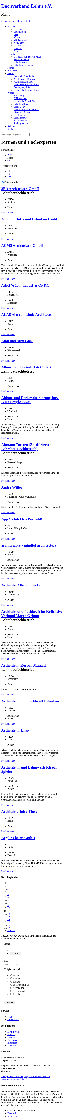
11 (8, 911)
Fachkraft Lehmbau (23, 81)
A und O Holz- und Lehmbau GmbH (30, 219)
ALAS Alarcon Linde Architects (26, 315)
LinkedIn (11, 1045)
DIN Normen (20, 98)
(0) (12, 1076)
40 (8, 173)
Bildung (11, 73)
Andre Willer (11, 487)
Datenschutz (13, 1113)
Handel (16, 981)
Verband (11, 26)
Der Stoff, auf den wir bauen (27, 56)
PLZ (9, 155)
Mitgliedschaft (20, 40)
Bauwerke (12, 70)
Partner (17, 51)
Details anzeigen (12, 182)
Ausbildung (18, 988)
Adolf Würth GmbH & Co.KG (25, 285)
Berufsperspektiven (23, 87)
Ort (9, 160)
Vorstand (18, 48)
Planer (16, 975)
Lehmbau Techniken (23, 65)
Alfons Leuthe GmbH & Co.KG (26, 367)
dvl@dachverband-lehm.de (37, 1076)
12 (8, 914)
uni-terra (11, 1037)
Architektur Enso (15, 730)
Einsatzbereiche (21, 59)
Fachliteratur (20, 115)
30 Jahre (18, 37)
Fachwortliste (20, 120)
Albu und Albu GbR (17, 341)
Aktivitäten (19, 42)
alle (9, 176)
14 (8, 919)
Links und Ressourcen (24, 112)
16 (8, 925)
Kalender (11, 126)
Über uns (18, 29)
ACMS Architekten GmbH (22, 245)
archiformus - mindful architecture (29, 545)
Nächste (11, 930)
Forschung (19, 95)
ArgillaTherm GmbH (18, 838)
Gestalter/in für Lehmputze (26, 84)
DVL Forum (13, 1031)
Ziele (16, 34)
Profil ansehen (8, 212)
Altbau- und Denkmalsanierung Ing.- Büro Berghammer (30, 400)
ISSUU (11, 1034)
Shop (9, 1016)
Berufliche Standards (24, 76)
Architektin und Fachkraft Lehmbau (30, 701)
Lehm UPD (19, 106)
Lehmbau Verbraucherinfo (26, 109)
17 (8, 927)
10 (8, 908)
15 (8, 922)
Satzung (17, 45)
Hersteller (17, 978)
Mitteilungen (20, 31)
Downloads (13, 1019)
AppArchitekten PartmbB (21, 519)
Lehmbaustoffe (21, 62)
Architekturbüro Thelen (20, 811)
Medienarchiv (20, 117)
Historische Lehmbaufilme (26, 90)
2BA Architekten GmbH (20, 189)
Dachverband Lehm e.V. (26, 6)
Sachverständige (21, 984)
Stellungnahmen (21, 123)
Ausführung (19, 991)
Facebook (12, 1040)
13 (8, 916)
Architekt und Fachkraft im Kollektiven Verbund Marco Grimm (32, 614)
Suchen (15, 953)
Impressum (12, 1116)
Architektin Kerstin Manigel (23, 665)
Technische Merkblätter (25, 101)
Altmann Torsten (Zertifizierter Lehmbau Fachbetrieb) (26, 447)
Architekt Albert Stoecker (21, 585)
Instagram (12, 1042)
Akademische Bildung (24, 79)
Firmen (10, 67)
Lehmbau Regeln (22, 104)
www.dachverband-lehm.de (14, 1079)
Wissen (10, 92)
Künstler (17, 994)
